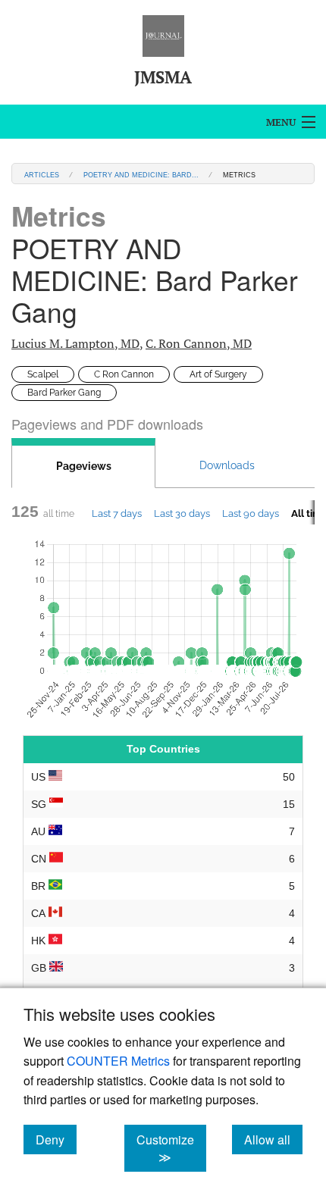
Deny (56, 1139)
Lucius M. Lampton (75, 343)
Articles (41, 174)
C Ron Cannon (124, 374)
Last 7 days (117, 513)
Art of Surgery (218, 374)
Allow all (273, 1139)
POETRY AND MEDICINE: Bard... (141, 174)
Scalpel (42, 374)
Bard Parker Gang (64, 392)
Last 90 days (250, 513)
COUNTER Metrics (118, 1060)
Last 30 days (182, 513)
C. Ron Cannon (199, 343)
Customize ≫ (171, 1148)
